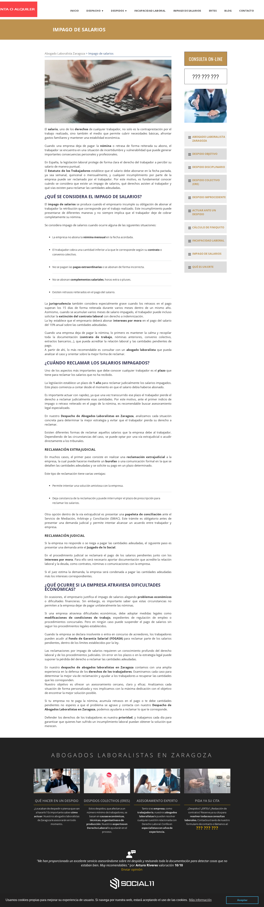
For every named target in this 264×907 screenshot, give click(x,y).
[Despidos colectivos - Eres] (107, 792)
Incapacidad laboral (150, 10)
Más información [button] (200, 900)
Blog (228, 10)
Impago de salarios (187, 10)
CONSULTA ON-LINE (206, 59)
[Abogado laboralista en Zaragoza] (23, 16)
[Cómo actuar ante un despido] (57, 792)
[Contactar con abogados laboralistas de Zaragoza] (207, 792)
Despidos (117, 10)
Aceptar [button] (242, 900)
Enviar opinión (131, 869)
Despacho (93, 10)
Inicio (74, 10)
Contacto (246, 10)
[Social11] (132, 883)
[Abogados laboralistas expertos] (157, 792)
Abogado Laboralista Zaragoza (65, 53)
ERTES (213, 10)
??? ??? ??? (205, 77)
